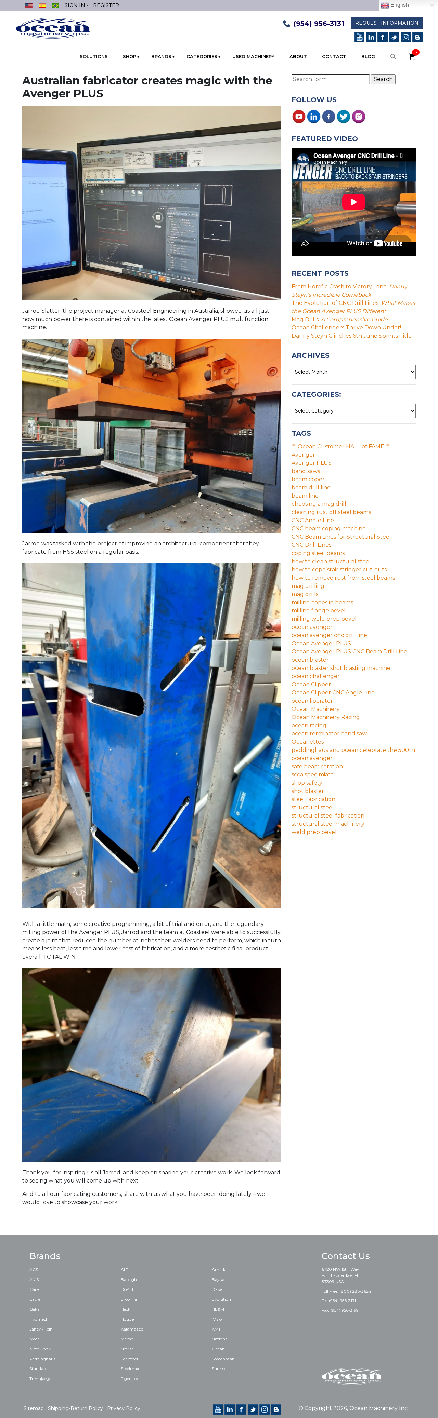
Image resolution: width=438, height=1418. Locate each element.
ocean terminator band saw (329, 733)
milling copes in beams (322, 602)
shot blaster (308, 791)
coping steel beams (318, 553)
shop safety (307, 783)
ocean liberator (312, 701)
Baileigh (129, 1279)
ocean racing (309, 725)
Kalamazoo (132, 1329)
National (220, 1338)
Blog (368, 56)
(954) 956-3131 (319, 23)
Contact (334, 56)
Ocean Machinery (316, 709)
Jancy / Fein (41, 1329)
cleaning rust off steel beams (331, 512)
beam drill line (311, 487)
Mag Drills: (340, 319)
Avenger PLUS (312, 463)
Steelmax (130, 1368)
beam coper (308, 479)
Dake (217, 1289)
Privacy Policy (123, 1408)
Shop (129, 56)
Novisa (127, 1348)
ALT (124, 1269)
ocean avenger (312, 627)
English (399, 5)
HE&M (218, 1309)
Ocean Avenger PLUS (321, 643)
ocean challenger (316, 676)
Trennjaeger (41, 1378)
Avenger (303, 454)
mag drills (305, 594)
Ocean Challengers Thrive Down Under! (346, 327)
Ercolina (129, 1299)
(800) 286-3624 (355, 1291)
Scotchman (223, 1358)
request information (386, 23)
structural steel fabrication (328, 815)
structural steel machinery (328, 824)
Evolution (221, 1299)
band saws (306, 471)
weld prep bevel (314, 832)
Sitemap (34, 1408)
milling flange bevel (319, 610)
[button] (393, 58)
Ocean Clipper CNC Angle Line (333, 692)
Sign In (75, 5)
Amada (219, 1269)
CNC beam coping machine (329, 528)
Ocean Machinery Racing (326, 717)
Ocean (218, 1348)
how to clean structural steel (331, 561)
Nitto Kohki (40, 1348)
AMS (34, 1279)
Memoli (128, 1338)
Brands (161, 56)
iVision (218, 1319)
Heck (125, 1309)
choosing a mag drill (319, 504)
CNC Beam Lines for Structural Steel (341, 537)
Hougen (129, 1319)
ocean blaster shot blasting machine (341, 668)
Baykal (219, 1279)
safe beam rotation (317, 766)
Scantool (129, 1358)
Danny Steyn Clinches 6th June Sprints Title (352, 336)
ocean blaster (310, 660)
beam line (305, 495)
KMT (216, 1329)
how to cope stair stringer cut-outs (339, 569)
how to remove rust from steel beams (343, 578)
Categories (201, 56)
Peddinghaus (42, 1358)
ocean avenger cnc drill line (329, 635)
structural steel (313, 807)
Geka (34, 1309)
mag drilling (308, 586)
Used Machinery (253, 56)
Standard (38, 1368)
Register (106, 5)
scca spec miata (313, 774)
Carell (35, 1289)
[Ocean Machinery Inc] (53, 27)
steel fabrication (313, 799)
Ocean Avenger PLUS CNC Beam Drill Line (349, 651)
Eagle (34, 1299)
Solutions (94, 56)
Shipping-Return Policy (75, 1408)
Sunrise (219, 1368)
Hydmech (39, 1319)
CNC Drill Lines (311, 545)
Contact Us (346, 1256)
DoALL (127, 1289)
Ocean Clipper (311, 684)
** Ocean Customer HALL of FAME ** (341, 446)
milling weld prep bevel (324, 619)
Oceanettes (308, 742)
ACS (33, 1269)
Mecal (35, 1338)
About (298, 56)
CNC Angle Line (313, 520)
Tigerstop (130, 1378)
